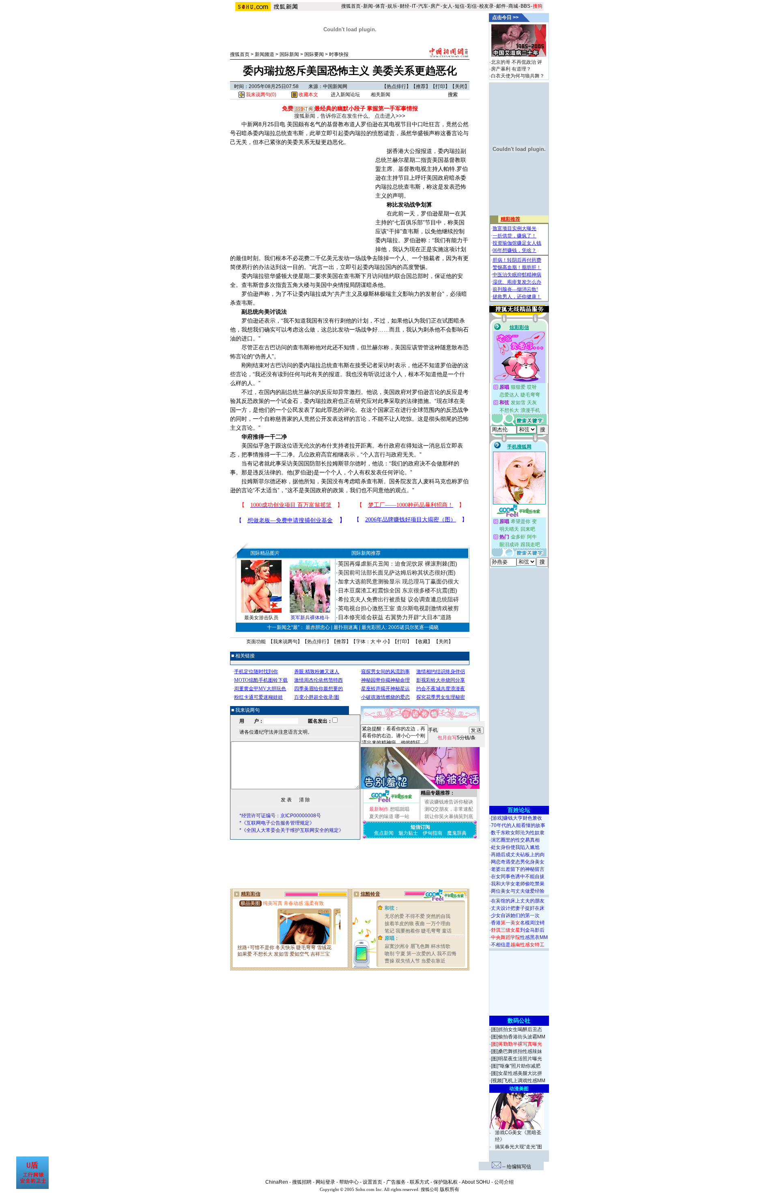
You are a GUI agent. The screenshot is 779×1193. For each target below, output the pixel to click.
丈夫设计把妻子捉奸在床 (517, 908)
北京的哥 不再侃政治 (513, 62)
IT (414, 6)
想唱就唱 (399, 809)
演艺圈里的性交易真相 (515, 840)
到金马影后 (517, 930)
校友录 (486, 6)
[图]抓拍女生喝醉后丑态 (516, 1029)
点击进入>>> (389, 116)
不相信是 (517, 945)
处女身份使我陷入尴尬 (515, 847)
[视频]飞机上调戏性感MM (518, 1080)
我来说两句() (260, 94)
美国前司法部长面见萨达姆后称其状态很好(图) (397, 572)
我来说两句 (285, 641)
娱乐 (392, 6)
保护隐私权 (445, 1182)
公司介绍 (504, 1182)
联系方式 (419, 1182)
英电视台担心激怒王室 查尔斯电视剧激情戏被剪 (398, 608)
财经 (404, 6)
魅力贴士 (408, 833)
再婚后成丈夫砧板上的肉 (517, 854)
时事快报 (339, 54)
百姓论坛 (519, 810)
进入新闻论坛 (345, 94)
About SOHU (476, 1182)
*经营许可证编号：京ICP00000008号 (280, 815)
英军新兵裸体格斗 (310, 617)
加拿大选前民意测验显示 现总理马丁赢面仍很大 (398, 581)
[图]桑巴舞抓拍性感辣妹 (516, 1051)
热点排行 (396, 86)
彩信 (472, 6)
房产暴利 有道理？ (511, 69)
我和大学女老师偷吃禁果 (517, 884)
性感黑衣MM (519, 937)
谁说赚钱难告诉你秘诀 (448, 802)
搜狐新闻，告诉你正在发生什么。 (333, 116)
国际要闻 (314, 54)
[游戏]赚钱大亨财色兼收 (516, 818)
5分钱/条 (456, 738)
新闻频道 (264, 54)
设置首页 (372, 1182)
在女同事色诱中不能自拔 (517, 876)
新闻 (368, 6)
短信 (460, 6)
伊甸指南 (432, 833)
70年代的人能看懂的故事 (518, 825)
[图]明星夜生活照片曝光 (516, 1059)
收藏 (423, 641)
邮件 (501, 6)
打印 (440, 86)
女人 (447, 6)
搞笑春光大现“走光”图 (518, 1147)
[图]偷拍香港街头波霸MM (518, 1037)
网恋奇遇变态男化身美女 (517, 862)
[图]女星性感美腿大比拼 (516, 1073)
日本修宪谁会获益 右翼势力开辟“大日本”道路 (395, 617)
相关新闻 (380, 94)
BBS (525, 6)
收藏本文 (307, 94)
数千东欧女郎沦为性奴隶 (517, 833)
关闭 (460, 86)
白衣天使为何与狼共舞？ (517, 76)
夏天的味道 (381, 816)
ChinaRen (276, 1182)
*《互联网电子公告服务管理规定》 (276, 823)
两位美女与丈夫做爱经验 (517, 891)
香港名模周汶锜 (517, 923)
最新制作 (379, 809)
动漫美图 (519, 1089)
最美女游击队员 (261, 617)
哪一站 (402, 816)
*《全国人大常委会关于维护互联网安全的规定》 (291, 830)
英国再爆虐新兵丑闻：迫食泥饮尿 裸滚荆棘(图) (397, 563)
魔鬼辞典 (457, 833)
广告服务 (396, 1182)
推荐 (421, 86)
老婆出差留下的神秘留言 (517, 869)
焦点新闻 (384, 833)
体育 (380, 6)
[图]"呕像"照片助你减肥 (515, 1066)
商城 (513, 6)
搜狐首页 (351, 6)
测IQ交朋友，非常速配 (448, 809)
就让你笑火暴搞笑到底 (448, 816)
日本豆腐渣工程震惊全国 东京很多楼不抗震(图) (397, 590)
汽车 (423, 6)
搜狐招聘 (302, 1182)
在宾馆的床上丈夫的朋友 (517, 901)
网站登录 (325, 1182)
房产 (435, 6)
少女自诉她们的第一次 (515, 915)
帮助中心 (349, 1182)
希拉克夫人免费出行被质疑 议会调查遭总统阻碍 (398, 599)
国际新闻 (289, 54)
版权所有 (449, 1189)
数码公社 (519, 1020)
